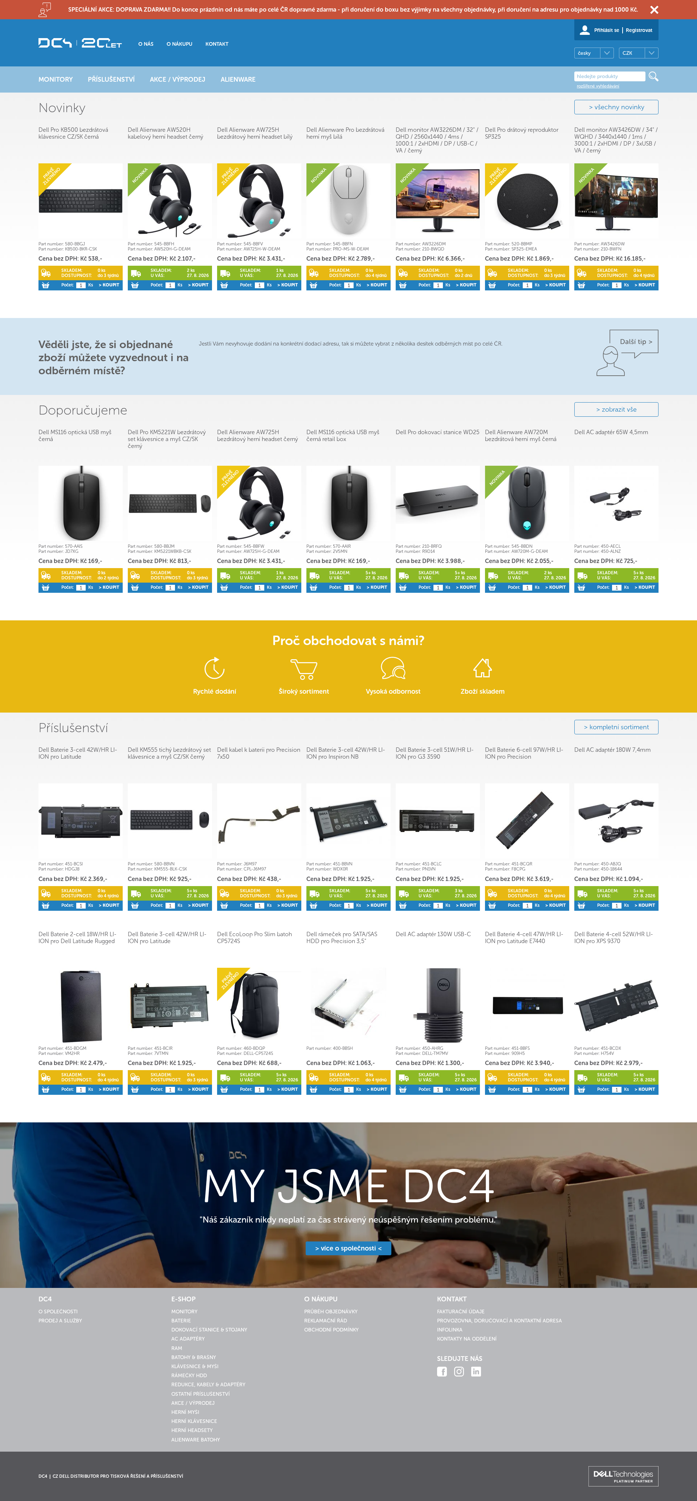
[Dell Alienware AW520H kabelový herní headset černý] (170, 200)
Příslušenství (73, 727)
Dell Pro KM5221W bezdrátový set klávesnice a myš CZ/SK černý (167, 439)
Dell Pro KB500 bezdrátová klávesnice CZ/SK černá (73, 133)
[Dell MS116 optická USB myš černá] (80, 503)
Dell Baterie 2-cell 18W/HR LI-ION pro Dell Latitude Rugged (77, 938)
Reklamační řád (325, 1321)
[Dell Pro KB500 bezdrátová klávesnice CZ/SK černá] (80, 200)
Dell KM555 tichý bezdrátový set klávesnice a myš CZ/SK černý (169, 753)
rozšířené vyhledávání (598, 86)
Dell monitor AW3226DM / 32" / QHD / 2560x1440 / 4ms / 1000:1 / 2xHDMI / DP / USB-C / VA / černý (437, 140)
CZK (627, 53)
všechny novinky (619, 107)
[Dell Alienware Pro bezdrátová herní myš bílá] (348, 200)
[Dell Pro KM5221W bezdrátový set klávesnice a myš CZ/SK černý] (170, 503)
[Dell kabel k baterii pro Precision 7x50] (259, 820)
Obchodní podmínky (331, 1330)
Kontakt (216, 44)
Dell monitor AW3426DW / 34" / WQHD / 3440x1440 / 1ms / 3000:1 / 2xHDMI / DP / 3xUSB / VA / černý (616, 140)
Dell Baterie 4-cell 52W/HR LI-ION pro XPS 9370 (613, 938)
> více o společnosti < (348, 1248)
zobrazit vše (619, 409)
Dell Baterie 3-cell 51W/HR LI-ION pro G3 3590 (435, 753)
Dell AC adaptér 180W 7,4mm (612, 749)
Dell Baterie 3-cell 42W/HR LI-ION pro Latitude (77, 753)
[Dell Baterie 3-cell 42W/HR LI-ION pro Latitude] (80, 820)
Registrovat (639, 30)
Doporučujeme (82, 410)
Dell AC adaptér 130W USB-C (433, 934)
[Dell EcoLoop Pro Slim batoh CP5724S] (259, 1005)
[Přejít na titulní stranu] (80, 42)
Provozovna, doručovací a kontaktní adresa (499, 1321)
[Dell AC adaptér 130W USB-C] (438, 1005)
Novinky (61, 107)
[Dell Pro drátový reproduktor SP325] (527, 200)
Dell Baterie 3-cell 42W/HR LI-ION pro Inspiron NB (345, 753)
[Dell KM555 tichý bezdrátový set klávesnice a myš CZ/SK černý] (170, 820)
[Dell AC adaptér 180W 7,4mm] (616, 820)
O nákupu (179, 44)
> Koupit (109, 284)
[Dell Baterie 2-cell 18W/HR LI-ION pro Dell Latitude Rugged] (80, 1005)
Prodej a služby (60, 1321)
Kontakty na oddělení (467, 1339)
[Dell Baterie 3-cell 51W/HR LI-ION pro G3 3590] (438, 820)
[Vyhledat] (654, 76)
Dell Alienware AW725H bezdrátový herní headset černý (257, 435)
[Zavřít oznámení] (654, 9)
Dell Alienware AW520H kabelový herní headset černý (165, 133)
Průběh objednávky (331, 1312)
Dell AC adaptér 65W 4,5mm (611, 432)
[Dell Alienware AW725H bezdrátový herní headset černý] (259, 503)
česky (584, 53)
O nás (146, 44)
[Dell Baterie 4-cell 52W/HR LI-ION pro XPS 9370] (616, 1005)
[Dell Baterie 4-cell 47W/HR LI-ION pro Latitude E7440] (527, 1005)
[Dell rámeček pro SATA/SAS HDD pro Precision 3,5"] (348, 1005)
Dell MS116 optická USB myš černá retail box (342, 435)
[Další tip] (627, 353)
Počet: (67, 284)
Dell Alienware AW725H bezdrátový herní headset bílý (255, 133)
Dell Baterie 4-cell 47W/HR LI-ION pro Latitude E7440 (524, 938)
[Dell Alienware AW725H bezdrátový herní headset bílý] (259, 200)
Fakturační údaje (461, 1312)
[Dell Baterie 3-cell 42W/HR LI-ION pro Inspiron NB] (348, 820)
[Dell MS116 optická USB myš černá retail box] (348, 503)
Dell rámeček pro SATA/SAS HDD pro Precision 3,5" (341, 938)
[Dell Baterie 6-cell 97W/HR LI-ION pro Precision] (527, 820)
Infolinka (449, 1330)
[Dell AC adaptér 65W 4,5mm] (616, 503)
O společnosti (58, 1312)
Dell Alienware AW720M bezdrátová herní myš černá (521, 435)
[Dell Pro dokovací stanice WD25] (438, 503)
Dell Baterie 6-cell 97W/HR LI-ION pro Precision (524, 753)
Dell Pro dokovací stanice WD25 (438, 432)
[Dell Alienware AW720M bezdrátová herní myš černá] (527, 503)
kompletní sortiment (619, 727)
